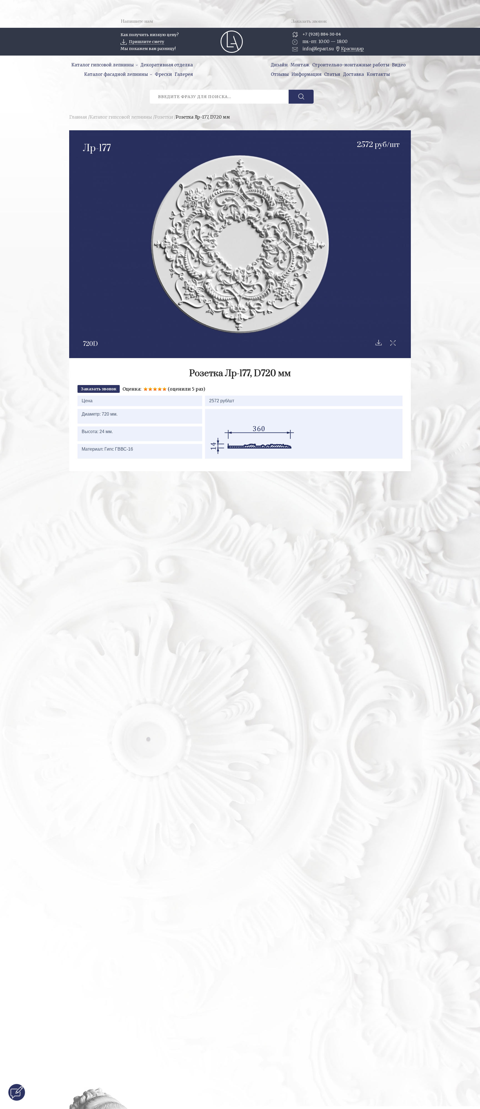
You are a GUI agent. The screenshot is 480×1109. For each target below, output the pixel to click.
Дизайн (279, 65)
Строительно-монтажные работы (350, 65)
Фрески (163, 74)
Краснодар (352, 48)
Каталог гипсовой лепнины (102, 65)
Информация (306, 74)
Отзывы (280, 74)
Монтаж (300, 65)
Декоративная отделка (167, 65)
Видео (399, 65)
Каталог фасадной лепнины (116, 74)
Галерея (184, 74)
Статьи (332, 74)
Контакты (378, 74)
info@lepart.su (318, 48)
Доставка (353, 74)
